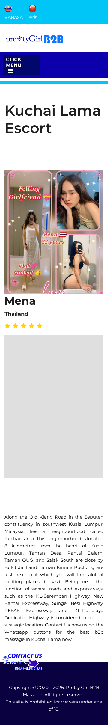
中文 (33, 17)
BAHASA (13, 17)
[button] (21, 65)
